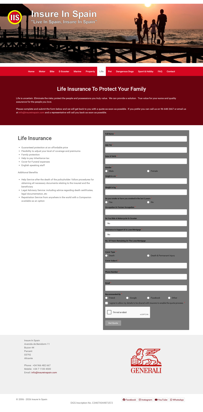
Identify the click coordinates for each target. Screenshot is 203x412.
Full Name (109, 134)
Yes (110, 202)
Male (111, 171)
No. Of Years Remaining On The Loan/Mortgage (125, 241)
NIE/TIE (108, 145)
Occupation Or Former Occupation (119, 207)
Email (107, 283)
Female (154, 171)
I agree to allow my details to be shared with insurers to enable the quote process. (146, 303)
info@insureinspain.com (31, 112)
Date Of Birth (110, 156)
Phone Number (111, 272)
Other (174, 298)
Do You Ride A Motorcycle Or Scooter (121, 218)
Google (133, 298)
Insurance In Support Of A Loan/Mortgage (123, 230)
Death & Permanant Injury (163, 255)
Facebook (155, 298)
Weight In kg (110, 187)
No (152, 202)
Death (112, 255)
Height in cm (110, 176)
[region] (101, 33)
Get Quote (113, 323)
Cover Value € (111, 261)
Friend (112, 298)
